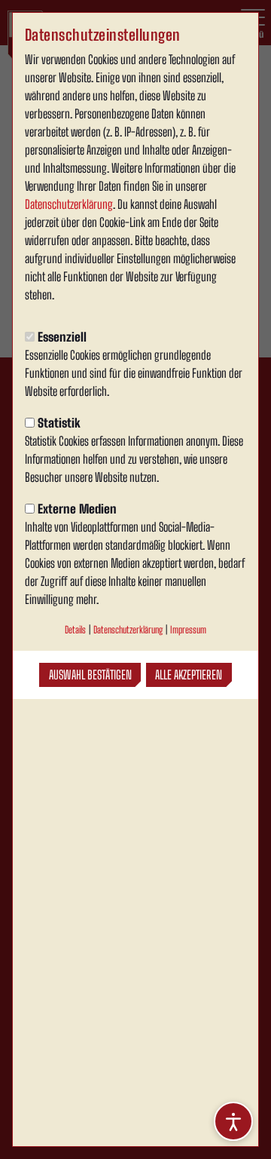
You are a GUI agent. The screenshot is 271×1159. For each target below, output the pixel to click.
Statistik (59, 422)
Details (75, 630)
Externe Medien (77, 508)
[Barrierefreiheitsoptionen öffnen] (233, 1121)
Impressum (188, 630)
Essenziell (62, 337)
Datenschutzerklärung (69, 204)
